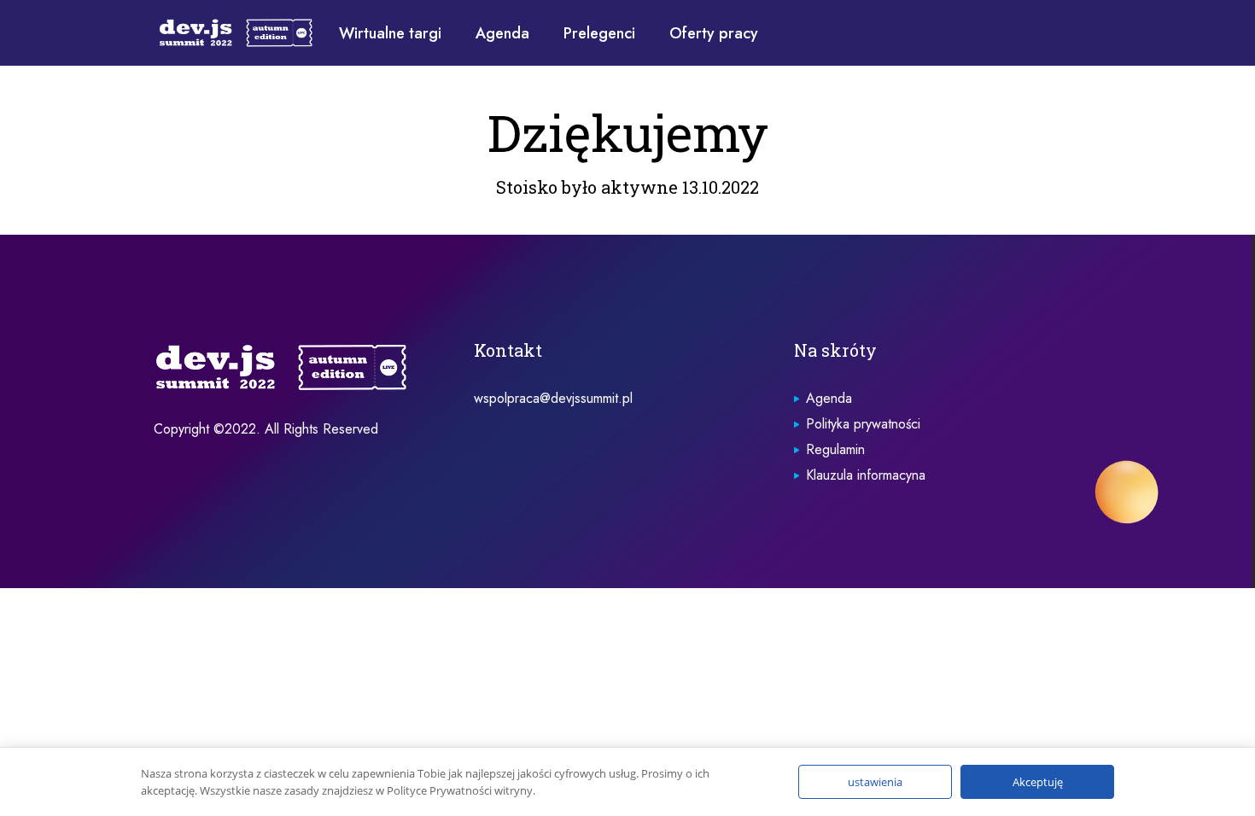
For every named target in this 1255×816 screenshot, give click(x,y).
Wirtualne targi (390, 33)
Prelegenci (599, 33)
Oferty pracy (713, 33)
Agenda (502, 33)
